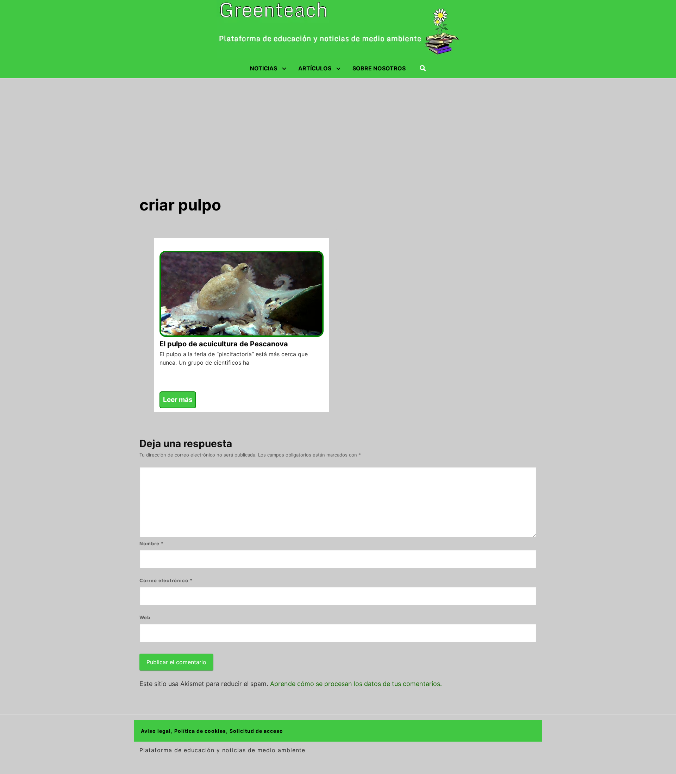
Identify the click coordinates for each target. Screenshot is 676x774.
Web (144, 617)
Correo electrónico (166, 580)
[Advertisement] (338, 131)
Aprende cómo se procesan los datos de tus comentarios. (356, 683)
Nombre (151, 543)
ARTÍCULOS (314, 68)
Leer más (178, 400)
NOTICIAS (263, 68)
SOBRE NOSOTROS (379, 68)
